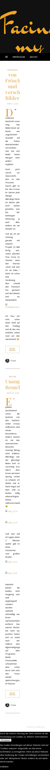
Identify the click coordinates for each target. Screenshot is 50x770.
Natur (12, 376)
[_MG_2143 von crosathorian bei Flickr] (12, 576)
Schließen (4, 766)
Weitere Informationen (37, 736)
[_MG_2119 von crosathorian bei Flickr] (12, 514)
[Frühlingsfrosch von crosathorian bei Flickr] (12, 308)
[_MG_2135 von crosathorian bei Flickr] (12, 565)
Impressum (19, 57)
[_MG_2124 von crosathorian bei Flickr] (12, 525)
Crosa (13, 360)
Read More (12, 349)
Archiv (33, 57)
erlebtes (13, 70)
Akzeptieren (5, 740)
